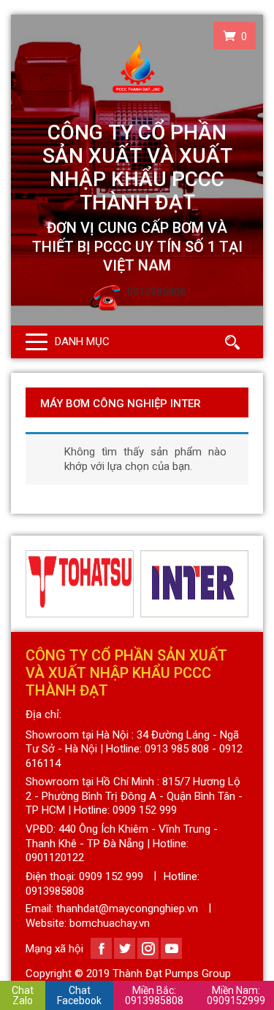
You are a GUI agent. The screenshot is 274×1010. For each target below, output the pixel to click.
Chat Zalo (23, 995)
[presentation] (34, 584)
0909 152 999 (111, 876)
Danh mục (82, 341)
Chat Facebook (79, 995)
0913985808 (154, 995)
